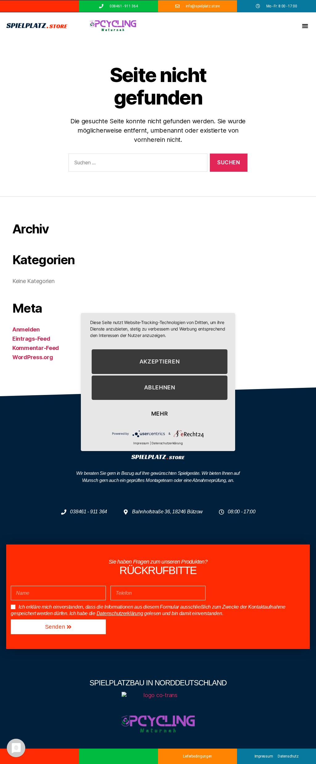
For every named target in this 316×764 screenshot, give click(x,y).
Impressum (264, 756)
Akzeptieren (159, 361)
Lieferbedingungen (197, 756)
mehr (159, 413)
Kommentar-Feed (35, 348)
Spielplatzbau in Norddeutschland (158, 683)
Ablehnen (159, 387)
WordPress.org (32, 357)
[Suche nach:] (136, 164)
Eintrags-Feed (31, 338)
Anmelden (26, 329)
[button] (305, 26)
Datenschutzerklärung (120, 613)
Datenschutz (288, 756)
